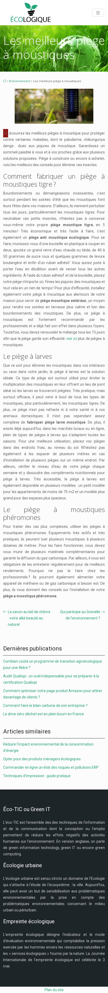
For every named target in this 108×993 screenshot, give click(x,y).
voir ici (71, 338)
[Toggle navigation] (98, 13)
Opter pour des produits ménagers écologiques (42, 759)
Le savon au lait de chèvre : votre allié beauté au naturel (29, 618)
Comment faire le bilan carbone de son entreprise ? (45, 705)
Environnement (19, 81)
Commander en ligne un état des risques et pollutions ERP (51, 767)
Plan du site (54, 990)
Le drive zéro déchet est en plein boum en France (43, 714)
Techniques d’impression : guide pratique (37, 776)
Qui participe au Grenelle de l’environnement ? (80, 615)
